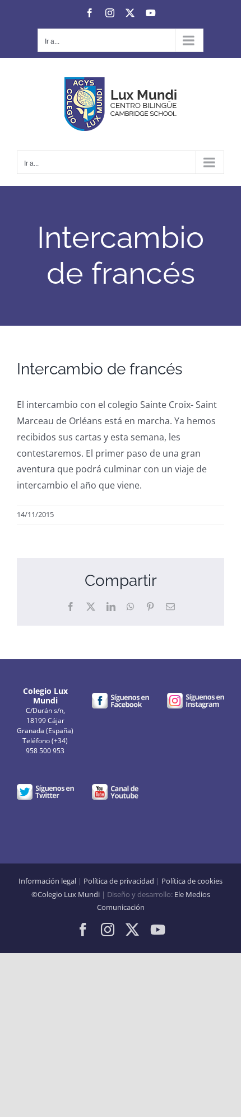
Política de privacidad (119, 881)
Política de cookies (192, 881)
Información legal (47, 881)
